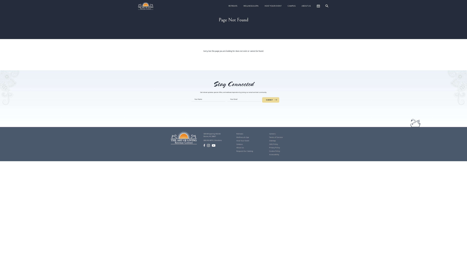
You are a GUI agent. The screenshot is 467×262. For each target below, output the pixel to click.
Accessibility (274, 154)
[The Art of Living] (184, 140)
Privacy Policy (274, 148)
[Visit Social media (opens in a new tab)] (204, 145)
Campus (292, 6)
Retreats (233, 6)
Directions (218, 140)
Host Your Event (273, 6)
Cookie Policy (274, 151)
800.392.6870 (208, 140)
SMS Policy (273, 144)
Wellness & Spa (251, 6)
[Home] (146, 5)
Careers (272, 134)
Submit (269, 100)
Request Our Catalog (244, 151)
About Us (306, 6)
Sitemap (272, 141)
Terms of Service (276, 137)
